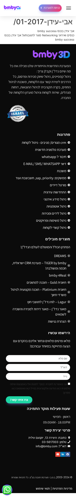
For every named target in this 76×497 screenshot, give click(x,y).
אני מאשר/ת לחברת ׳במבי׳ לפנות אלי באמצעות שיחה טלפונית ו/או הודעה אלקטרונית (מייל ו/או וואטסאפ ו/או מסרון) (40, 388)
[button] (68, 8)
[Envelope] (57, 454)
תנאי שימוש (43, 488)
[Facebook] (67, 454)
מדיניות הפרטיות (62, 488)
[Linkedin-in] (62, 454)
